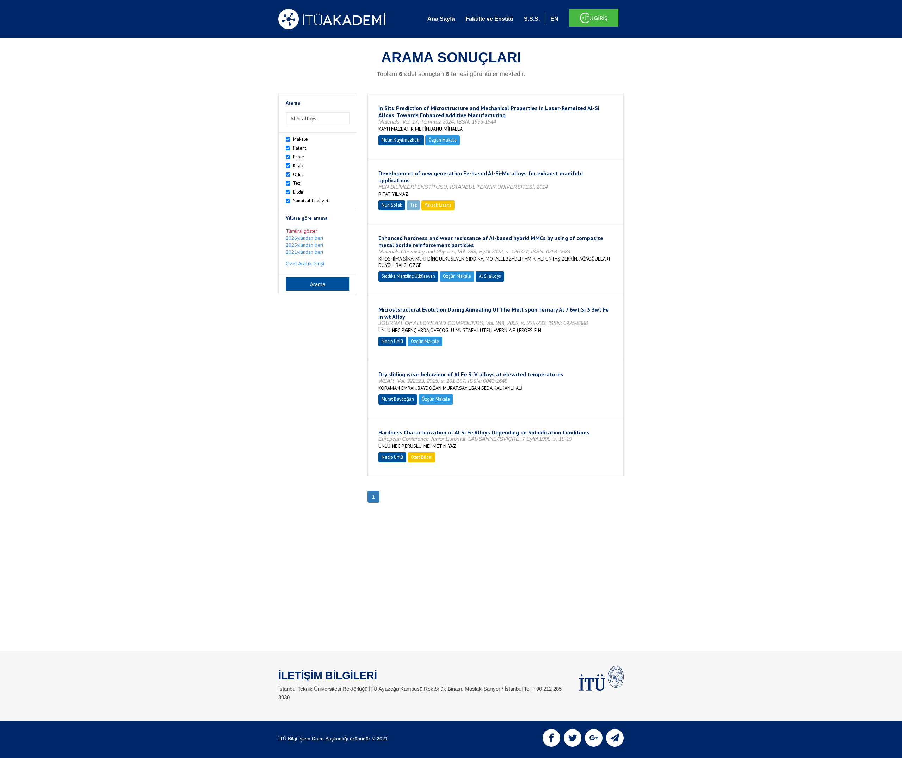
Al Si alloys (490, 276)
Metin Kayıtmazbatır (401, 140)
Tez (297, 183)
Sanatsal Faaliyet (310, 201)
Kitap (298, 165)
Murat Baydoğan (398, 399)
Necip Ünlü (392, 341)
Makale (300, 139)
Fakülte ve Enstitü (489, 19)
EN (554, 19)
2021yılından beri (304, 252)
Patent (299, 148)
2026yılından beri (304, 238)
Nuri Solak (392, 205)
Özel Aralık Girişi (305, 263)
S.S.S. (532, 19)
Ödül (298, 174)
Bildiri (299, 192)
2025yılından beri (304, 245)
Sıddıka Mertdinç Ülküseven (408, 276)
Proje (298, 157)
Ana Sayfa (441, 19)
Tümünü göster (301, 231)
